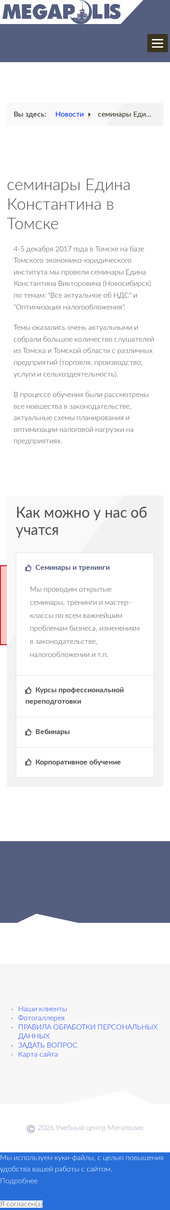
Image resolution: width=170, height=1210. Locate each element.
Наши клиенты (42, 1009)
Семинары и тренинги (72, 567)
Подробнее (19, 1181)
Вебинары (52, 731)
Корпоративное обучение (77, 762)
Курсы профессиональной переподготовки (74, 695)
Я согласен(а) (21, 1204)
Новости (69, 114)
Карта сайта (38, 1054)
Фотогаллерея (41, 1018)
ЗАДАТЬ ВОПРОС (48, 1045)
